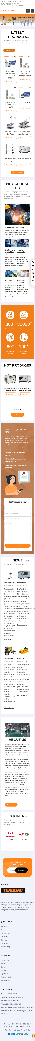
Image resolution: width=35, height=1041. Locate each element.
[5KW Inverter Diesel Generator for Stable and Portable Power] (23, 575)
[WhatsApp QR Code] (33, 266)
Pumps (3, 963)
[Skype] (19, 1034)
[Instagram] (22, 1034)
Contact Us (4, 943)
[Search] (32, 11)
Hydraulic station (6, 980)
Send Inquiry (11, 81)
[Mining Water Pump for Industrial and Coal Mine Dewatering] (23, 651)
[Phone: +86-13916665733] (33, 262)
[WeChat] (24, 1034)
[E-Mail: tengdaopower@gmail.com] (33, 280)
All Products (9, 50)
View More (18, 172)
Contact (8, 4)
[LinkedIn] (14, 1034)
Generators (4, 970)
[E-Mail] (27, 1034)
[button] (15, 24)
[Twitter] (11, 1034)
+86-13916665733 (9, 1)
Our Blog (4, 940)
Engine (3, 967)
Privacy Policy (5, 947)
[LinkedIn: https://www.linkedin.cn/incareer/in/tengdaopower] (33, 269)
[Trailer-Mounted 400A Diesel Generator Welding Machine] (10, 651)
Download (4, 936)
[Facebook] (9, 1034)
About (3, 4)
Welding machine (6, 977)
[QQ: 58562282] (33, 277)
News (18, 560)
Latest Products (6, 960)
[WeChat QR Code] (33, 273)
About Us (4, 926)
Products (4, 930)
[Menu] (28, 11)
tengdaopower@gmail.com (10, 3)
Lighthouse (4, 974)
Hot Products (17, 365)
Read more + (11, 805)
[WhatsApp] (17, 1034)
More (27, 37)
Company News (6, 933)
